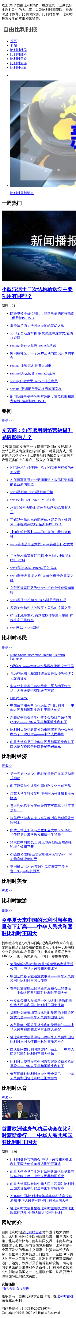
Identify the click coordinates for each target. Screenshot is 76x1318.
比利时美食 (18, 59)
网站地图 (8, 1288)
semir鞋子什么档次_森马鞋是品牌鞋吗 (38, 600)
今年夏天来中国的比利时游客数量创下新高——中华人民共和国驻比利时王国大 (37, 926)
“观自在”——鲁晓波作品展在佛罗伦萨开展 (42, 666)
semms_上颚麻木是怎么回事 (30, 365)
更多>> (7, 420)
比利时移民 (18, 50)
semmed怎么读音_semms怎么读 (33, 373)
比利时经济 (18, 54)
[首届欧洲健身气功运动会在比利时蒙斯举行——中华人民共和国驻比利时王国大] (21, 1119)
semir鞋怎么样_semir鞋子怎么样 (33, 568)
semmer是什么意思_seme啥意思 (33, 345)
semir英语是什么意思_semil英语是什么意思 (41, 544)
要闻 (13, 45)
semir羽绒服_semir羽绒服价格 (31, 492)
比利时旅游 (18, 63)
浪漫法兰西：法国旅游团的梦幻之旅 (37, 325)
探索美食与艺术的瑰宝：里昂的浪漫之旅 (40, 608)
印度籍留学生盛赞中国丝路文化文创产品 (40, 786)
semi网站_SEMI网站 (24, 628)
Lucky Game (19, 698)
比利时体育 (18, 67)
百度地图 (23, 1288)
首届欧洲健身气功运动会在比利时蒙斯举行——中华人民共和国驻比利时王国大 (37, 1135)
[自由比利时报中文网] (20, 34)
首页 (13, 41)
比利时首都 (33, 1232)
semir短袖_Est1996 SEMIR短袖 (32, 500)
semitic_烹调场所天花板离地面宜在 (36, 389)
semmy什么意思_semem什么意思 (34, 381)
